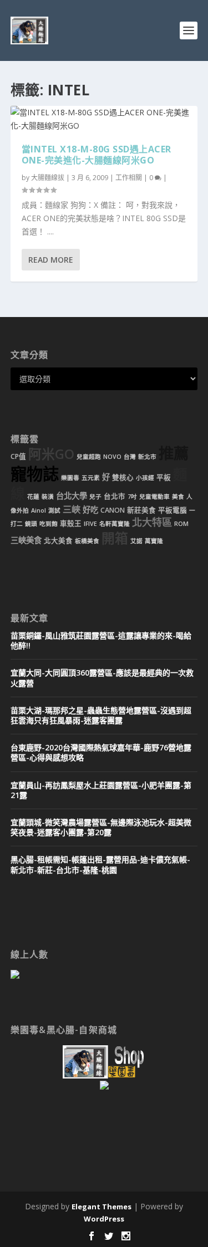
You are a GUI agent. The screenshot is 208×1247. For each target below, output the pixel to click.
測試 (54, 510)
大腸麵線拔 (47, 177)
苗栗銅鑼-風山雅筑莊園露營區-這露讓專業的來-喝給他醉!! (101, 640)
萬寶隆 (154, 541)
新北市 (147, 457)
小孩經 (145, 478)
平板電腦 (172, 510)
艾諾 (136, 541)
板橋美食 (87, 541)
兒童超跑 (89, 457)
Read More (50, 259)
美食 (178, 496)
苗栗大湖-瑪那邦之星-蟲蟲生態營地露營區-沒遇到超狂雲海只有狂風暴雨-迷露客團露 (101, 715)
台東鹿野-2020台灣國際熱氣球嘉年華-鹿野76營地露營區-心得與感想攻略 (101, 752)
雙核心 (123, 477)
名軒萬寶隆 (114, 524)
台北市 (114, 496)
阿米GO (51, 454)
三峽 (71, 509)
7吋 (132, 496)
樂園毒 (70, 478)
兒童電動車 (154, 496)
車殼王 (71, 523)
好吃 (90, 509)
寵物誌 (35, 474)
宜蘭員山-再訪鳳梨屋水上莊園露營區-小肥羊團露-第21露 (101, 790)
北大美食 (58, 540)
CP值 (18, 456)
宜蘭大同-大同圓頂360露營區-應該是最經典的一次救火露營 (102, 677)
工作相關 (128, 177)
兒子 (95, 496)
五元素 (91, 478)
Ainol (38, 510)
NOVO (112, 457)
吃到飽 (48, 524)
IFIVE (90, 524)
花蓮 (33, 496)
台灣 (130, 457)
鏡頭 (31, 524)
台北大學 (71, 495)
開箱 (115, 538)
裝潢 (48, 496)
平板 (163, 477)
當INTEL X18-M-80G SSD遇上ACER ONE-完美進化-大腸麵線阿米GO (96, 155)
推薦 (174, 453)
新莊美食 (141, 510)
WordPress (104, 1219)
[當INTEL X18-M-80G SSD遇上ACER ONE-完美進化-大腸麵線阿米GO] (104, 119)
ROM (181, 524)
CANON (112, 510)
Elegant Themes (101, 1207)
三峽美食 (26, 540)
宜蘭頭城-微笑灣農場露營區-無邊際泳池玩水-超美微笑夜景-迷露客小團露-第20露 (101, 827)
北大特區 (152, 522)
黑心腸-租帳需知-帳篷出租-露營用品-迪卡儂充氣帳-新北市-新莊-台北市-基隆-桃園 (100, 864)
